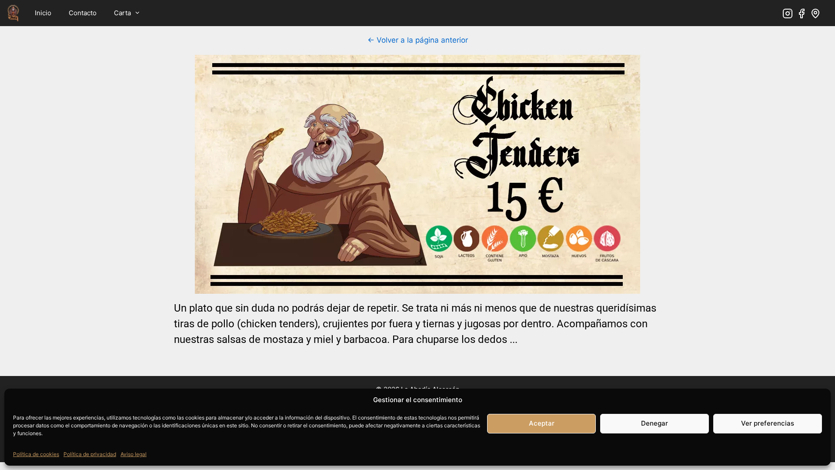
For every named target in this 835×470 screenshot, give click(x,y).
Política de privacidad (89, 454)
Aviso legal (133, 454)
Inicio (43, 13)
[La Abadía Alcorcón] (13, 13)
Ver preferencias (767, 423)
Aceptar (541, 423)
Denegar (654, 423)
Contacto (83, 13)
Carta (122, 13)
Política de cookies (36, 454)
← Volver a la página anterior (417, 40)
